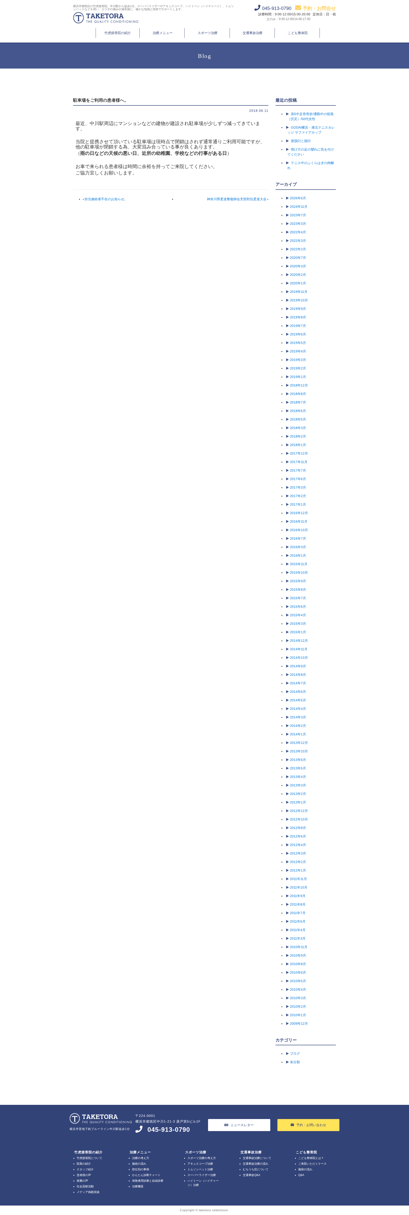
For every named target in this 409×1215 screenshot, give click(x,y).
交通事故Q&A (251, 1175)
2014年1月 (298, 734)
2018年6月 (298, 411)
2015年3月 (298, 623)
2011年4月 (298, 930)
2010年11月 (298, 947)
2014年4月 (298, 709)
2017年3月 (298, 487)
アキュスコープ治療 (200, 1163)
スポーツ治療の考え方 (201, 1158)
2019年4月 (298, 351)
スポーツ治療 (208, 33)
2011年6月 (298, 921)
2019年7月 (298, 326)
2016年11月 (298, 521)
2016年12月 (299, 513)
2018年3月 (298, 428)
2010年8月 (298, 964)
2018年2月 (298, 436)
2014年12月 (299, 640)
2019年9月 (298, 309)
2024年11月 (298, 206)
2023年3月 (298, 224)
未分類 (295, 1062)
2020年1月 (298, 283)
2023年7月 (298, 215)
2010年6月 (298, 972)
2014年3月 (298, 717)
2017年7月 (298, 470)
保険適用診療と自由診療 (147, 1180)
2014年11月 (298, 649)
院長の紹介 (84, 1163)
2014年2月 (298, 726)
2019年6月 (298, 334)
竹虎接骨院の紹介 (117, 33)
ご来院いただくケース (312, 1163)
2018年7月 (298, 402)
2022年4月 (298, 232)
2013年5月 (298, 768)
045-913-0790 (168, 1129)
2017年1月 (298, 504)
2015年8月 (298, 589)
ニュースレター (242, 1125)
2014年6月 (298, 692)
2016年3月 (298, 547)
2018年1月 (298, 445)
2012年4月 (298, 845)
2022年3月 (298, 241)
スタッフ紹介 (85, 1169)
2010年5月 (298, 981)
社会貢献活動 (85, 1186)
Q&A (301, 1175)
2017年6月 (298, 479)
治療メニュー (163, 33)
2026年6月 (298, 198)
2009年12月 (299, 1023)
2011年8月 (298, 904)
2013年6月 (298, 760)
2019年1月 (298, 377)
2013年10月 (299, 751)
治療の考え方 (140, 1158)
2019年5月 (298, 343)
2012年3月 (298, 853)
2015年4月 (298, 615)
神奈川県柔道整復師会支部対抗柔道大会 (237, 199)
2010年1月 (298, 1015)
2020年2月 (298, 275)
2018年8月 (298, 394)
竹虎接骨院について (89, 1158)
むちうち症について (255, 1169)
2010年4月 (298, 989)
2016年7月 (298, 538)
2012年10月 (299, 819)
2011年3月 (298, 938)
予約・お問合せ (319, 8)
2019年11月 (298, 292)
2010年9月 (298, 955)
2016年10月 (299, 530)
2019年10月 (299, 300)
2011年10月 (298, 887)
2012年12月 (299, 811)
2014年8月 (298, 675)
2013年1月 (298, 802)
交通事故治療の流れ (255, 1163)
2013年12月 (299, 743)
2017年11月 (298, 462)
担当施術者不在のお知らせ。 (106, 199)
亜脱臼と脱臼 (301, 141)
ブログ (295, 1053)
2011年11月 (298, 879)
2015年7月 (298, 598)
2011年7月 (298, 913)
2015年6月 (298, 606)
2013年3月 (298, 785)
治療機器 (137, 1186)
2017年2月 (298, 496)
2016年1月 (298, 555)
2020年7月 (298, 258)
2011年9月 (298, 896)
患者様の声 (84, 1175)
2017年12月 (299, 453)
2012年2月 (298, 862)
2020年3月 (298, 266)
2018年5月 (298, 419)
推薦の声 (82, 1180)
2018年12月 (299, 385)
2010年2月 (298, 1006)
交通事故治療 (252, 33)
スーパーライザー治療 (201, 1175)
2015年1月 (298, 632)
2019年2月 (298, 368)
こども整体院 (298, 33)
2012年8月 (298, 828)
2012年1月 (298, 870)
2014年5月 (298, 700)
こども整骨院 (306, 1152)
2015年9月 (298, 581)
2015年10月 (299, 572)
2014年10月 (299, 658)
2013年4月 (298, 777)
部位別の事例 (140, 1169)
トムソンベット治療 (200, 1169)
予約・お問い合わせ (311, 1125)
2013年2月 (298, 794)
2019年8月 (298, 317)
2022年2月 (298, 249)
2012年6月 (298, 836)
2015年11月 (298, 564)
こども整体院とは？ (311, 1158)
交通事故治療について (257, 1158)
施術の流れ (139, 1163)
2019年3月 (298, 360)
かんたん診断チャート (146, 1175)
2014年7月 (298, 683)
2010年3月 (298, 998)
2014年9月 (298, 666)
